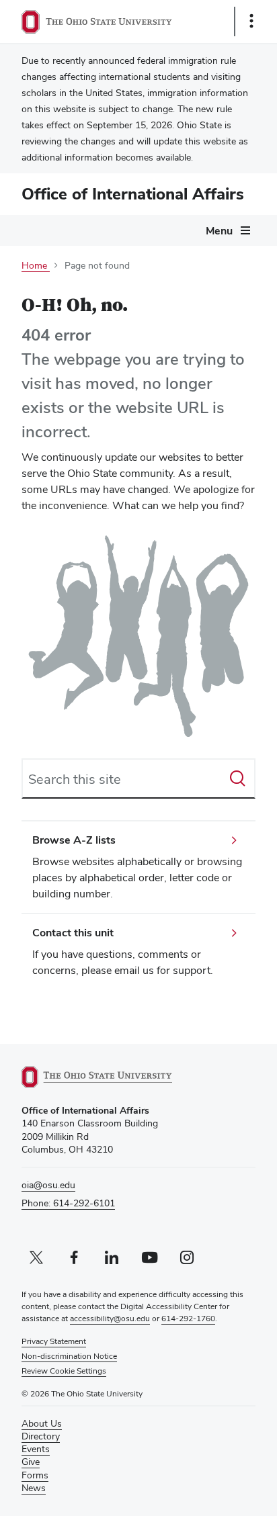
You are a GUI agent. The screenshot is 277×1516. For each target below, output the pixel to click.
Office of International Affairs (133, 193)
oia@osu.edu (48, 1185)
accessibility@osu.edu (110, 1318)
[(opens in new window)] (112, 1077)
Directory (41, 1436)
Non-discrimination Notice (69, 1356)
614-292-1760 (188, 1318)
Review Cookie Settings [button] (64, 1371)
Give (31, 1462)
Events (36, 1449)
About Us (42, 1423)
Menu (219, 231)
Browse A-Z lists (74, 840)
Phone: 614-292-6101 (68, 1203)
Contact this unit (73, 933)
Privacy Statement (54, 1341)
